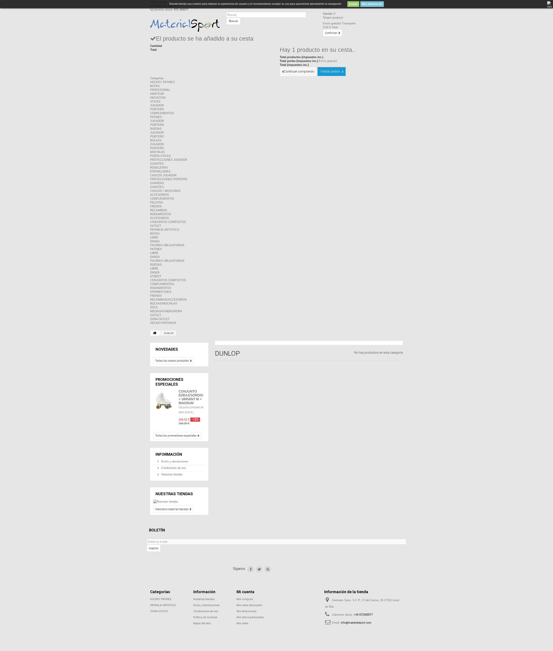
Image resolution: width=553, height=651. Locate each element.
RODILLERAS (159, 167)
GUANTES (157, 163)
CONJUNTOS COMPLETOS (168, 222)
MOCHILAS (157, 152)
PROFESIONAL (160, 89)
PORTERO (157, 109)
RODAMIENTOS (160, 214)
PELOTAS (156, 202)
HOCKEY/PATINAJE (163, 323)
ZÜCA (154, 307)
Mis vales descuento (249, 605)
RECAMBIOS (158, 210)
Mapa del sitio (202, 623)
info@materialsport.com (356, 622)
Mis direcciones (246, 611)
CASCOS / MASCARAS (165, 190)
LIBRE (154, 237)
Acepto (353, 4)
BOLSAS (156, 140)
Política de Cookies (205, 617)
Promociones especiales (169, 381)
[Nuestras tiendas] (179, 502)
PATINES (156, 117)
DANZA (155, 241)
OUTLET (155, 225)
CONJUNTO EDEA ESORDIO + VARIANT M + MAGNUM (191, 397)
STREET (155, 276)
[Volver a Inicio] (155, 333)
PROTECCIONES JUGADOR (168, 159)
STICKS (155, 101)
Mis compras (245, 599)
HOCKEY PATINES (162, 82)
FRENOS (156, 206)
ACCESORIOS (159, 194)
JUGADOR (157, 105)
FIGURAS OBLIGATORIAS (167, 245)
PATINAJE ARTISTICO (164, 229)
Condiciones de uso (173, 468)
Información (169, 454)
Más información (372, 4)
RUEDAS (156, 128)
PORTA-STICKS (160, 156)
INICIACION (157, 97)
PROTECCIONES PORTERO (168, 179)
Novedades (167, 349)
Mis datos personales (250, 617)
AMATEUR (157, 93)
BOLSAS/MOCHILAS (163, 303)
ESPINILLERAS (160, 171)
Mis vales (242, 623)
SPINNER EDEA (160, 291)
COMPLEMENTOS (162, 113)
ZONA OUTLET (160, 319)
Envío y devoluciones (174, 461)
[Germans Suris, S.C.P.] (185, 25)
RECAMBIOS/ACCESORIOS (168, 299)
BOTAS (155, 86)
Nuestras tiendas (171, 474)
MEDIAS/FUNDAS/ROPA (166, 311)
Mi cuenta (245, 592)
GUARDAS (157, 183)
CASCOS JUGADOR (163, 175)
